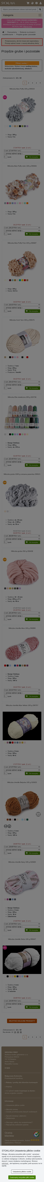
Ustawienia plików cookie (22, 1172)
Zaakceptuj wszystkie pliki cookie (22, 1177)
